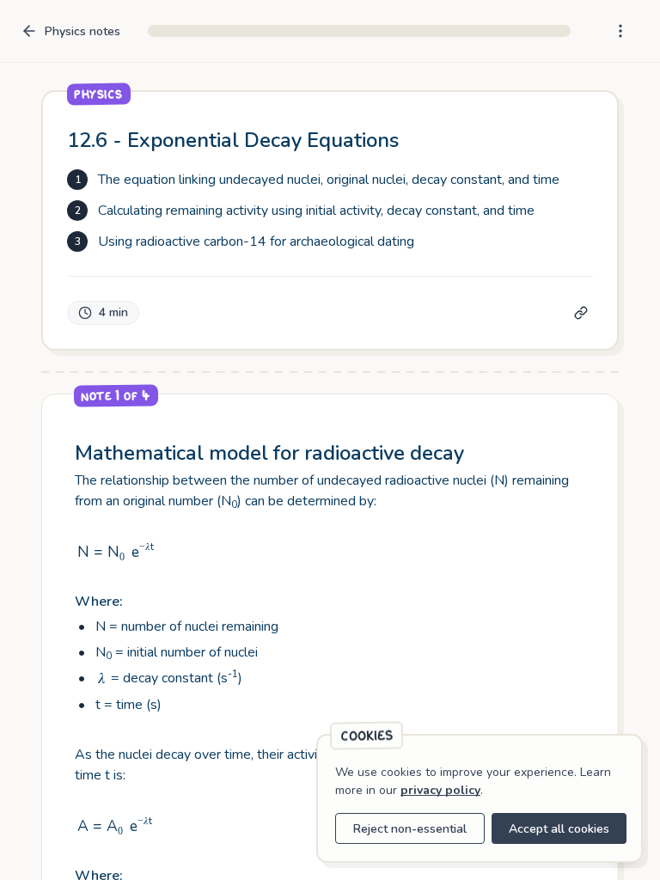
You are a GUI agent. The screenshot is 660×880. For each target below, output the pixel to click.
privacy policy (440, 790)
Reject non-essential (410, 829)
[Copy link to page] (581, 313)
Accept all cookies (559, 829)
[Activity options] (620, 31)
